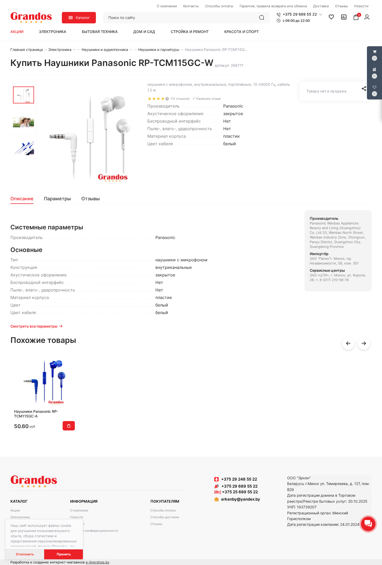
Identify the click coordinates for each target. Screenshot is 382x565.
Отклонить (25, 554)
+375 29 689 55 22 (238, 486)
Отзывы (156, 524)
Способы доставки (164, 517)
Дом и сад (144, 31)
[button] (299, 14)
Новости (76, 517)
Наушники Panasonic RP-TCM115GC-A (36, 413)
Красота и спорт (241, 31)
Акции (16, 31)
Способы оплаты (163, 510)
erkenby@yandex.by (240, 499)
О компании (79, 510)
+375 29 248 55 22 (239, 479)
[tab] (24, 199)
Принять (64, 554)
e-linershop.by (97, 562)
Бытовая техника (100, 31)
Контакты (77, 524)
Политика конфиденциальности (94, 531)
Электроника (52, 31)
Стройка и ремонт (190, 31)
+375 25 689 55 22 (239, 491)
